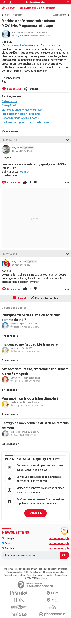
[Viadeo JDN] (52, 607)
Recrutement (36, 572)
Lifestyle (9, 538)
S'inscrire (35, 513)
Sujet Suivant (59, 14)
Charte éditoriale (39, 569)
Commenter (14, 182)
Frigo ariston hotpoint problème (21, 113)
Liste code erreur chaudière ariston (22, 109)
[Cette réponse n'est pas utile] (35, 182)
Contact (63, 569)
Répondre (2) (14, 89)
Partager (33, 89)
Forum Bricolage (27, 7)
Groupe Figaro (61, 575)
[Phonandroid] (52, 614)
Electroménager (47, 7)
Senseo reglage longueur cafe (19, 118)
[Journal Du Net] (19, 600)
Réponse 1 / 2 (9, 140)
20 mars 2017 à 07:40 (21, 151)
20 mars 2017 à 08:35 (40, 35)
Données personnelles (54, 572)
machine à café (22, 45)
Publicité (53, 569)
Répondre (22, 298)
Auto (7, 543)
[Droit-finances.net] (52, 600)
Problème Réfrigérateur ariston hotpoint (26, 122)
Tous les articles (14, 572)
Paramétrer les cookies (14, 575)
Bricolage (9, 548)
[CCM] (52, 593)
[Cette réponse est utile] (25, 182)
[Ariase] (19, 614)
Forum (11, 7)
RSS (26, 572)
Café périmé (9, 105)
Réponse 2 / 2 (9, 253)
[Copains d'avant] (19, 607)
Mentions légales (45, 575)
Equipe (27, 569)
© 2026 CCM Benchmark (36, 578)
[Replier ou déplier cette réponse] (67, 140)
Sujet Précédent (13, 14)
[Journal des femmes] (19, 593)
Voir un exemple (59, 538)
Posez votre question (47, 298)
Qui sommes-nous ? (13, 569)
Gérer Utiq (31, 575)
